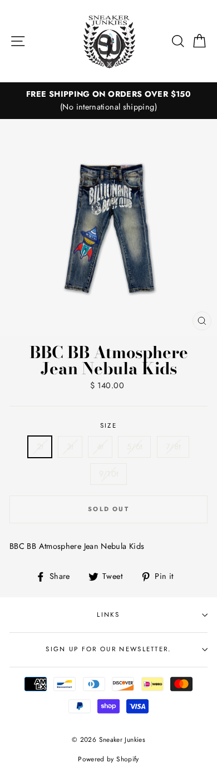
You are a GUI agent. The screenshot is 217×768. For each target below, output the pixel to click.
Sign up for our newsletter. (108, 649)
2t (40, 446)
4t (100, 446)
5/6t (134, 446)
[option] (108, 100)
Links (108, 614)
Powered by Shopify (108, 759)
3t (70, 446)
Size (108, 425)
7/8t (173, 446)
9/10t (109, 473)
